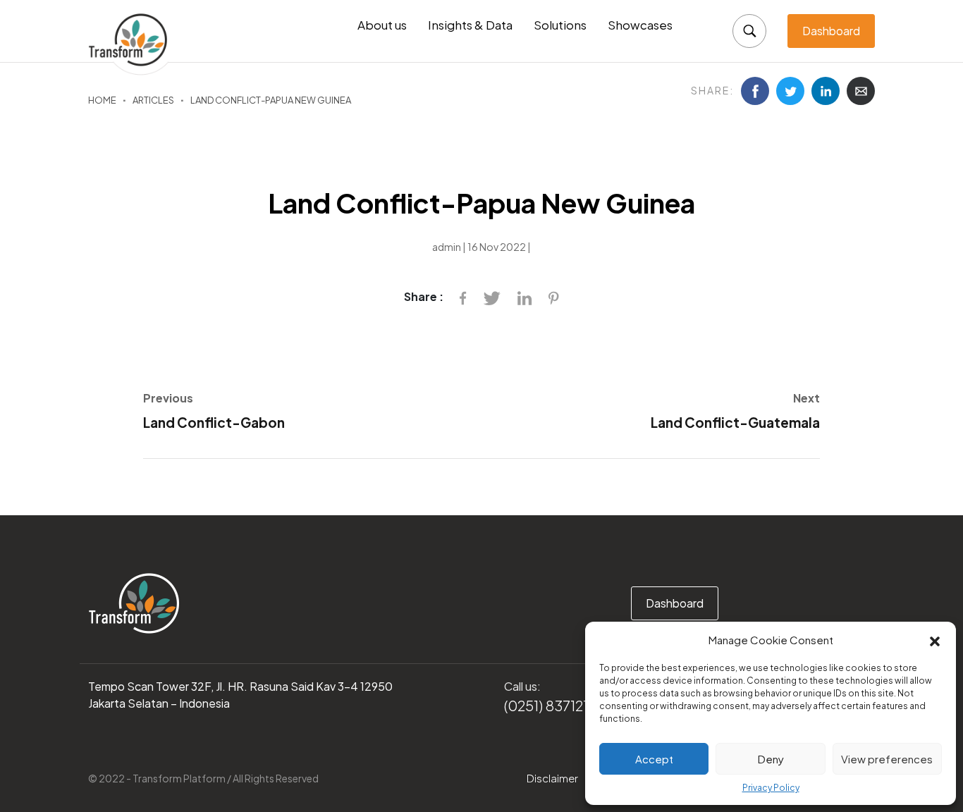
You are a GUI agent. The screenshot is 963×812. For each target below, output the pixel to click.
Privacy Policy (770, 787)
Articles (153, 100)
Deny (771, 758)
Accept (654, 758)
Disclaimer (552, 778)
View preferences (887, 758)
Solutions (560, 24)
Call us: (522, 686)
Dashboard (831, 30)
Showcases (640, 24)
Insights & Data (470, 24)
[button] (935, 640)
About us (382, 24)
